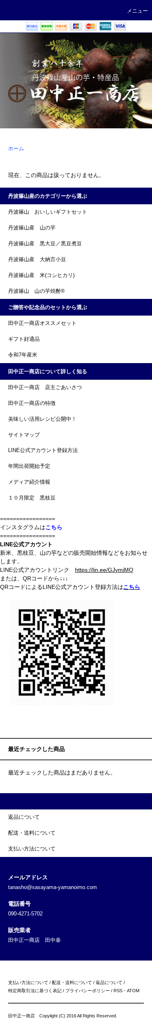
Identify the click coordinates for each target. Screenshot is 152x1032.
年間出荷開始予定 (29, 466)
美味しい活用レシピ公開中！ (42, 419)
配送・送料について (72, 982)
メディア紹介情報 (29, 482)
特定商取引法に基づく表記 (35, 990)
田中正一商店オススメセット (42, 323)
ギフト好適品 (24, 339)
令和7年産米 (22, 355)
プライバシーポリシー (87, 990)
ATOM (133, 990)
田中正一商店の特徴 (32, 403)
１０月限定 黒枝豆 (32, 498)
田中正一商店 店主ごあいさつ (45, 387)
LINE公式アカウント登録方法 (43, 450)
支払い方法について (28, 982)
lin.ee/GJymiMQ (112, 570)
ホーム (16, 148)
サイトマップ (24, 435)
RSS (117, 990)
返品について (109, 982)
